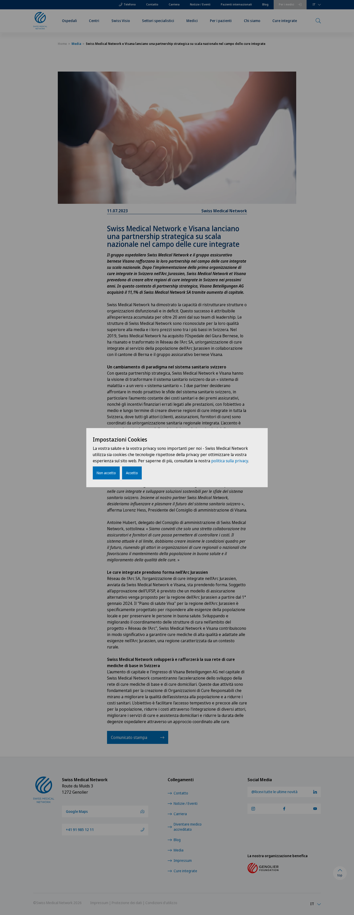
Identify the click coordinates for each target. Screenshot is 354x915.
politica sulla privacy (229, 461)
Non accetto (106, 472)
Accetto (132, 472)
